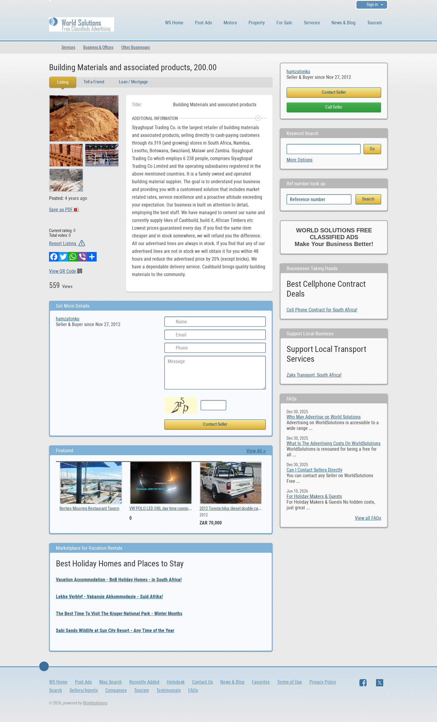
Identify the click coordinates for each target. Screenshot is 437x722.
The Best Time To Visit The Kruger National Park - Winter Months (119, 613)
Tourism (374, 23)
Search (55, 690)
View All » (256, 451)
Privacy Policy (322, 682)
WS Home (174, 23)
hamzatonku (298, 71)
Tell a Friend (94, 81)
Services (312, 23)
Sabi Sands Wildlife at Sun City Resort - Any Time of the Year (115, 630)
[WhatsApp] (73, 256)
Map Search (110, 682)
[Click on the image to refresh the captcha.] (180, 405)
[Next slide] (256, 494)
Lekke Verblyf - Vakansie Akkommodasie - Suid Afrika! (109, 596)
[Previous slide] (65, 494)
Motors (230, 23)
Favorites (261, 682)
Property (257, 23)
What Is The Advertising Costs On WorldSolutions (334, 443)
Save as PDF (61, 209)
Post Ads (203, 23)
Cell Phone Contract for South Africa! (322, 310)
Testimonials (168, 690)
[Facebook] (54, 256)
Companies (116, 690)
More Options (299, 160)
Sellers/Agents (84, 690)
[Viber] (82, 256)
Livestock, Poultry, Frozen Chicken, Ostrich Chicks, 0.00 (183, 508)
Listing (62, 82)
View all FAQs (368, 518)
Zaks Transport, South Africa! (314, 375)
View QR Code (62, 271)
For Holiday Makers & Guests (314, 496)
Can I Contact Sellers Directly (314, 470)
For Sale (284, 23)
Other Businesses (135, 47)
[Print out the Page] (255, 67)
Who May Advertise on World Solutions (324, 417)
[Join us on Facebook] (363, 682)
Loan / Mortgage (133, 81)
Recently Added (144, 682)
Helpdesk (176, 682)
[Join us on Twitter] (379, 682)
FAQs (193, 690)
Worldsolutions (95, 703)
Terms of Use (289, 682)
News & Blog (343, 23)
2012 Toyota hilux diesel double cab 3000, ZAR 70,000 (110, 508)
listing (210, 508)
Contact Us (202, 682)
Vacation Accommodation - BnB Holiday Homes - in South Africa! (119, 579)
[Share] (92, 256)
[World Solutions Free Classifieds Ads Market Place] (81, 24)
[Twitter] (63, 256)
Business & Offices (98, 47)
